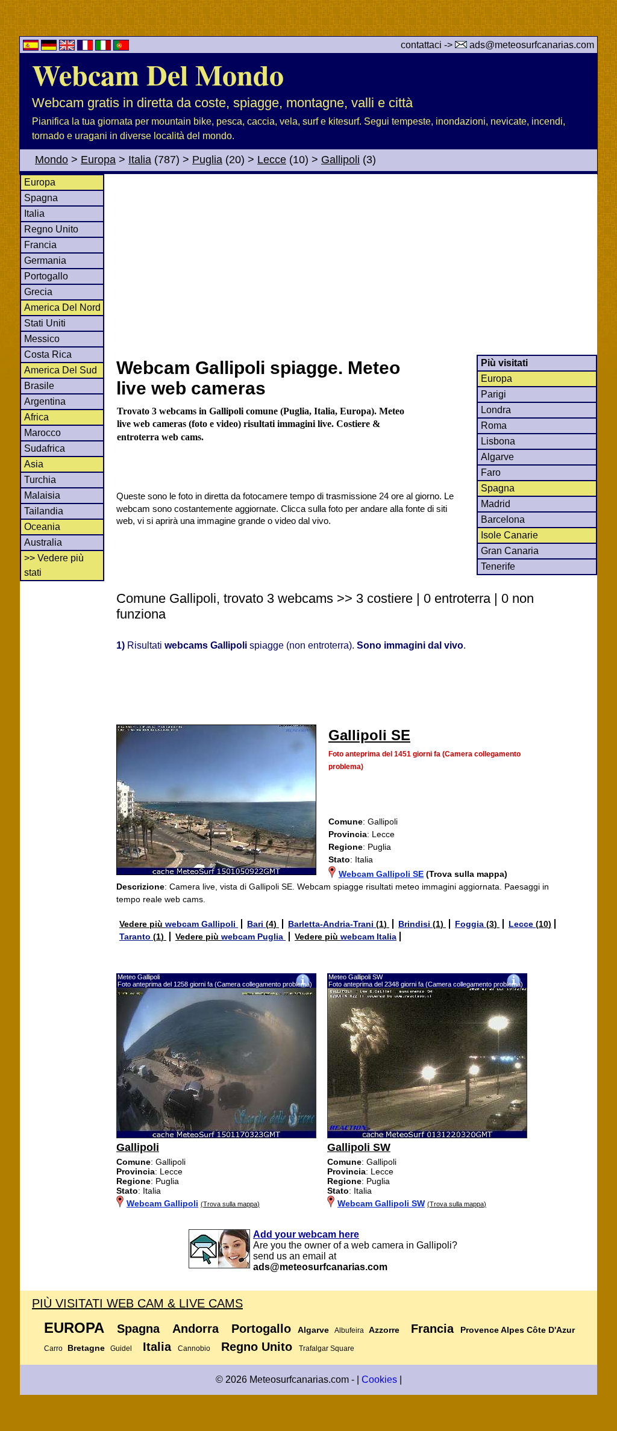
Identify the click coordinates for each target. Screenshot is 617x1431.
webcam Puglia (253, 936)
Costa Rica (48, 354)
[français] (86, 47)
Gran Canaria (510, 551)
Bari (256, 924)
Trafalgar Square (326, 1348)
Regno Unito (51, 229)
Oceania (42, 527)
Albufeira (349, 1330)
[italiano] (104, 47)
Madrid (495, 504)
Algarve (497, 457)
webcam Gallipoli (201, 924)
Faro (491, 472)
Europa (98, 160)
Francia (40, 245)
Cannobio (194, 1348)
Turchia (40, 480)
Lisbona (498, 441)
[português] (121, 47)
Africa (36, 417)
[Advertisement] (356, 264)
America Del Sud (60, 370)
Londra (496, 410)
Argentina (45, 401)
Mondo (51, 160)
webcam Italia (368, 936)
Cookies (379, 1379)
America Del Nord (62, 307)
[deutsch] (50, 47)
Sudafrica (44, 448)
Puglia (207, 160)
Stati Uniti (45, 323)
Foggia (470, 924)
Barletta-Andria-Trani (332, 924)
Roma (494, 425)
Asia (33, 464)
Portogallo (46, 276)
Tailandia (43, 511)
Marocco (42, 433)
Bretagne (86, 1348)
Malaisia (42, 495)
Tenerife (498, 566)
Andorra (195, 1328)
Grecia (38, 292)
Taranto (136, 936)
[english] (68, 47)
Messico (42, 339)
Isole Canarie (509, 535)
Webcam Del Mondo (158, 74)
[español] (32, 47)
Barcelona (503, 519)
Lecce (271, 160)
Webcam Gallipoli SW (381, 1203)
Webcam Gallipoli (162, 1203)
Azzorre (384, 1330)
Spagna (41, 198)
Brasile (39, 386)
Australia (43, 542)
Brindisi (415, 924)
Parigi (493, 394)
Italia (139, 160)
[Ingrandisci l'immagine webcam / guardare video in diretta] (216, 1135)
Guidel (121, 1348)
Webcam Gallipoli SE (381, 874)
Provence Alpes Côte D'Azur (517, 1330)
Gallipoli (340, 160)
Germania (45, 260)
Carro (53, 1348)
